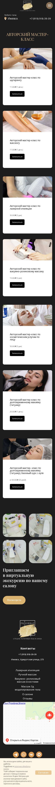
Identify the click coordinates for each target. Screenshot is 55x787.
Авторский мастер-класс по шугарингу (25, 79)
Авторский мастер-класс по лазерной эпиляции (25, 207)
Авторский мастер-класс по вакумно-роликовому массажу (27, 270)
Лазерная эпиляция (27, 670)
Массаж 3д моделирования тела (27, 688)
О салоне (27, 694)
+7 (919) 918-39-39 (40, 18)
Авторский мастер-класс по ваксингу (25, 141)
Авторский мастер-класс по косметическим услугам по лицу (25, 337)
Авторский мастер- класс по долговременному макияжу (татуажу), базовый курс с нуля (26, 470)
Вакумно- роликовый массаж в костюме (27, 680)
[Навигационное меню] (49, 6)
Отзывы (27, 698)
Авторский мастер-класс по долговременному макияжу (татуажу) (25, 402)
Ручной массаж (27, 674)
